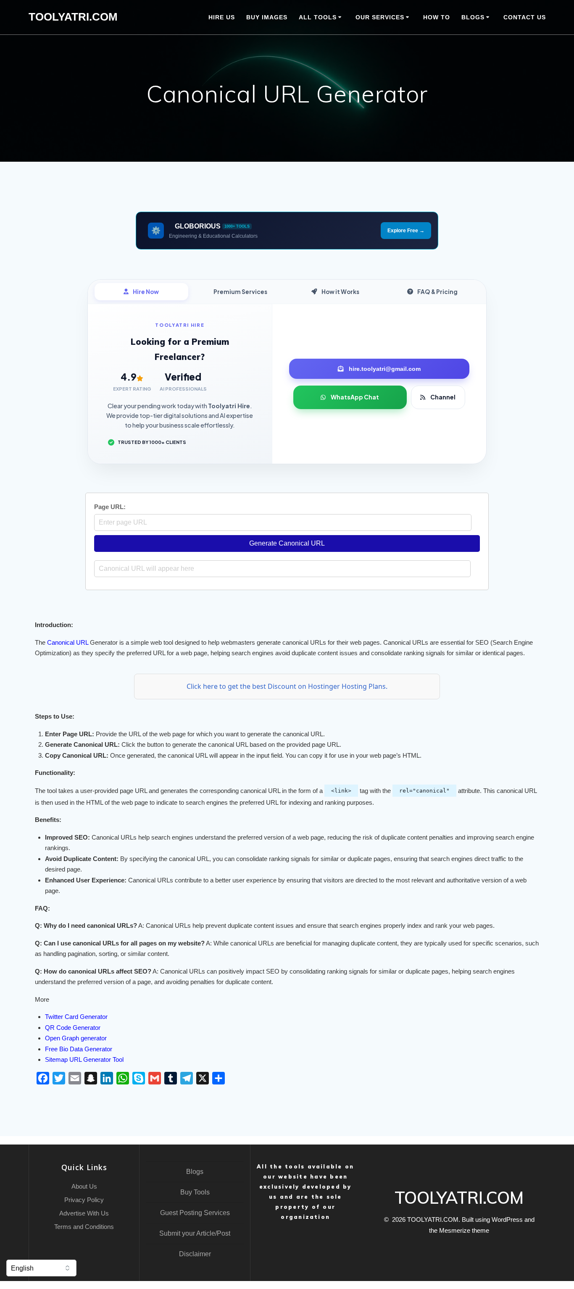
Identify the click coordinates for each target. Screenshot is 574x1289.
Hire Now (146, 291)
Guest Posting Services (195, 1212)
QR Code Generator (72, 1027)
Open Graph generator (76, 1038)
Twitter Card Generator (76, 1016)
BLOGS (472, 17)
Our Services (379, 17)
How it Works (340, 291)
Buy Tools (195, 1192)
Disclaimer (195, 1253)
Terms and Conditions (84, 1226)
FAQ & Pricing (437, 291)
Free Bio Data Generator (78, 1049)
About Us (84, 1186)
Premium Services (240, 291)
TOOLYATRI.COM (73, 17)
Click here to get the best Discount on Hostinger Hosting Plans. (287, 686)
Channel (443, 397)
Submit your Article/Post (194, 1233)
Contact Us (524, 17)
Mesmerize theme (464, 1230)
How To (436, 17)
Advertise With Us (84, 1213)
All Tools (318, 17)
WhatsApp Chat (355, 397)
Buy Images (266, 17)
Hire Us (221, 17)
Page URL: (110, 506)
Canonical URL (67, 642)
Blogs (194, 1171)
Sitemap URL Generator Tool (84, 1059)
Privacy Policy (84, 1199)
